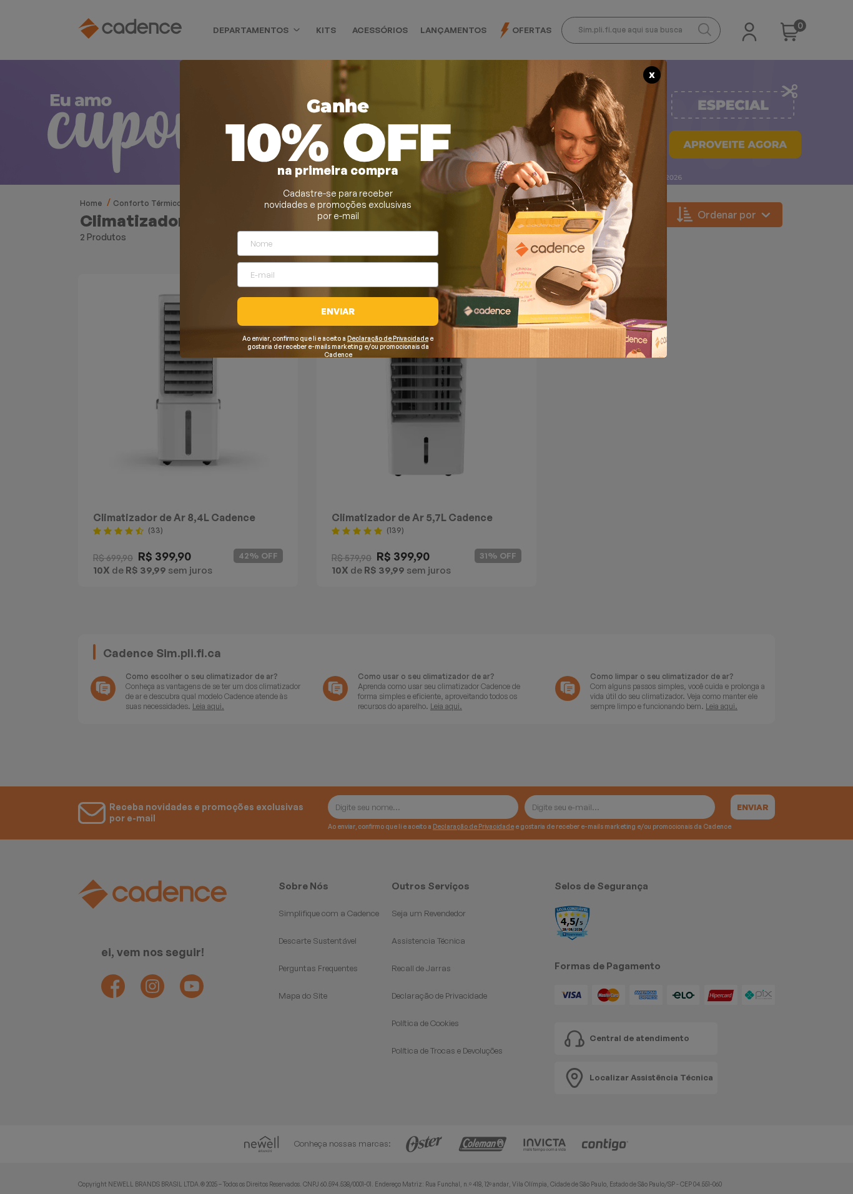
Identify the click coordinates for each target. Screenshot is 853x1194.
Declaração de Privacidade (387, 338)
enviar (338, 311)
